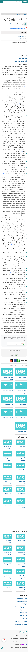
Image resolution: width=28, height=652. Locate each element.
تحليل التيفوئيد (23, 613)
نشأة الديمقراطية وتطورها (21, 621)
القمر (19, 104)
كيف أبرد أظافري (23, 616)
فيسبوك (15, 360)
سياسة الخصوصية (14, 638)
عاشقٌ (10, 245)
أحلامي (9, 273)
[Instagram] (20, 632)
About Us (25, 641)
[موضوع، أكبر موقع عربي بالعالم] (24, 2)
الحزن (24, 86)
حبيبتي (3, 173)
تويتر (11, 360)
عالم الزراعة (24, 604)
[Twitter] (23, 632)
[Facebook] (26, 632)
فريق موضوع (15, 641)
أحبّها (24, 116)
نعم (16, 354)
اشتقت (21, 152)
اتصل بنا (25, 635)
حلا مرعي (12, 23)
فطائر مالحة (24, 618)
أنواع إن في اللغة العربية (21, 624)
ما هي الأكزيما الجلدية (22, 598)
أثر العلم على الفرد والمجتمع (20, 607)
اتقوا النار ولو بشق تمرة (21, 601)
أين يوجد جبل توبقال (22, 610)
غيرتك (24, 221)
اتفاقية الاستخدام (23, 638)
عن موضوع (16, 635)
